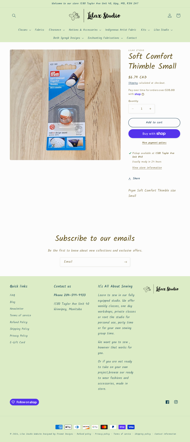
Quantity (133, 101)
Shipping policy (143, 434)
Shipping (133, 83)
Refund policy (84, 434)
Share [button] (136, 178)
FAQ (12, 295)
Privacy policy (102, 434)
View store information (147, 168)
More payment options (154, 143)
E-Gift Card (17, 342)
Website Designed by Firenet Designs (53, 434)
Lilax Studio (26, 434)
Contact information (165, 434)
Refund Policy (18, 322)
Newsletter (17, 309)
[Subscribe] (125, 261)
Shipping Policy (19, 329)
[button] (14, 15)
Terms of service (20, 315)
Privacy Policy (19, 336)
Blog (13, 302)
